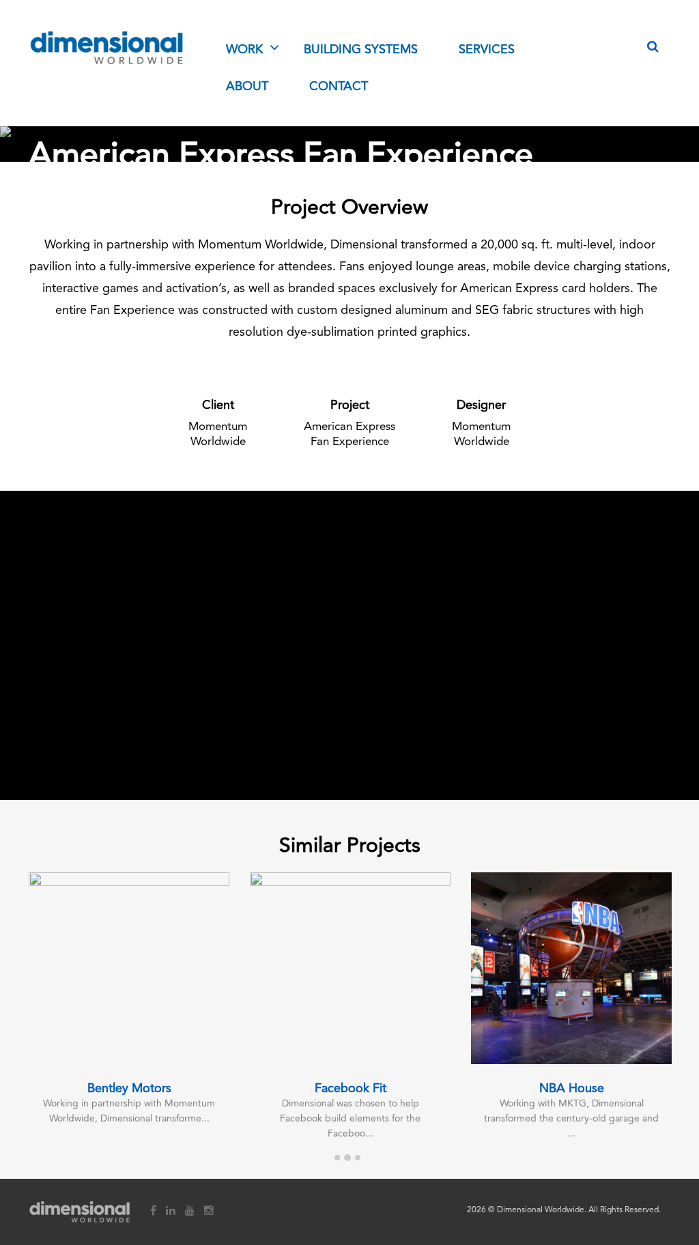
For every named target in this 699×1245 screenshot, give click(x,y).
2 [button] (347, 1160)
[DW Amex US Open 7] (437, 731)
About (247, 87)
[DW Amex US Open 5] (87, 731)
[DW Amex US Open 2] (262, 597)
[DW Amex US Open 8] (612, 731)
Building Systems (361, 50)
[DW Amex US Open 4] (612, 597)
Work (244, 50)
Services (487, 50)
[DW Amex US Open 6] (262, 731)
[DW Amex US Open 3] (437, 597)
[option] (129, 1007)
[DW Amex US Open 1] (87, 597)
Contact (338, 87)
